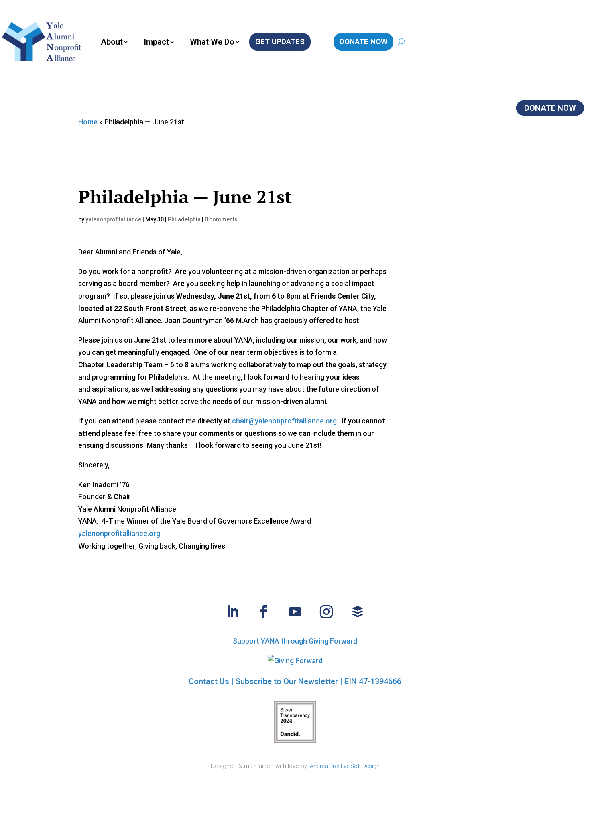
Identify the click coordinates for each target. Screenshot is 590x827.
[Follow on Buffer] (357, 611)
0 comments (221, 219)
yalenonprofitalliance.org (119, 533)
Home (88, 122)
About (112, 42)
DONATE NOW (363, 41)
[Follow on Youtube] (295, 611)
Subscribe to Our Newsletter (287, 681)
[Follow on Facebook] (264, 611)
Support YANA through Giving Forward (295, 641)
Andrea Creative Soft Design (345, 766)
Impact (156, 42)
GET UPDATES (280, 41)
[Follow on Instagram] (326, 611)
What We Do (212, 42)
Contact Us (209, 681)
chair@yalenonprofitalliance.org (284, 421)
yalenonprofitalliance (113, 219)
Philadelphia (184, 219)
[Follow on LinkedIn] (232, 611)
